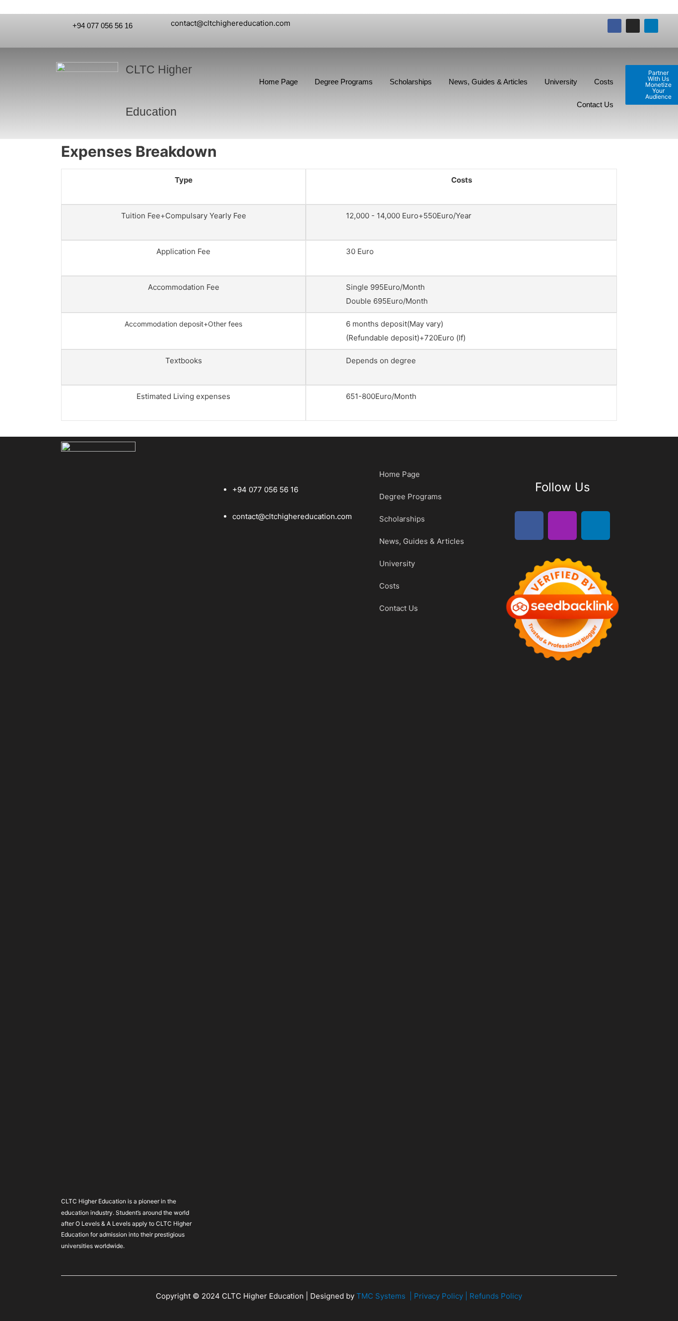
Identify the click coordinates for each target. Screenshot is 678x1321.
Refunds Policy (496, 1296)
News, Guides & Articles (488, 81)
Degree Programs (344, 81)
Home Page (278, 81)
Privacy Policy (439, 1296)
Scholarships (411, 81)
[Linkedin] (651, 26)
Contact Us (595, 104)
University (560, 81)
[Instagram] (633, 26)
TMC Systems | (385, 1296)
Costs (603, 81)
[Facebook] (614, 26)
